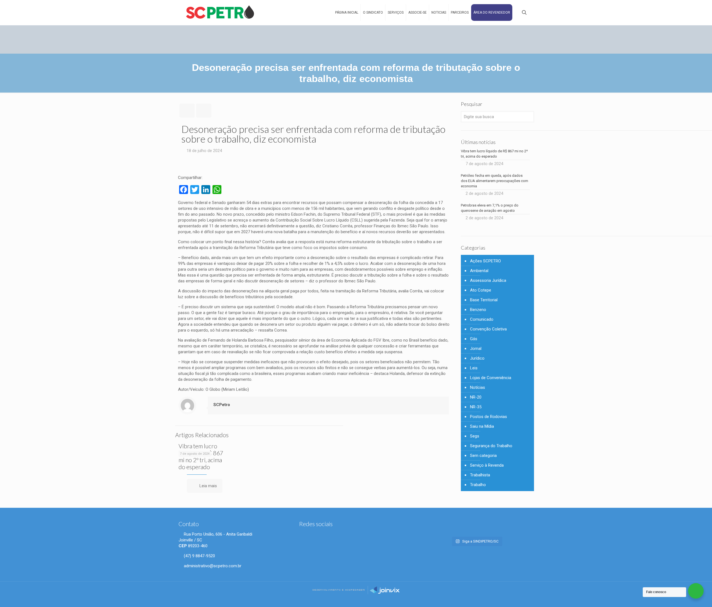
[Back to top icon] (689, 598)
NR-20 (475, 397)
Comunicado (481, 319)
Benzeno (478, 309)
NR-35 (475, 406)
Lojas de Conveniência (490, 377)
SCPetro (221, 404)
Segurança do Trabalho (491, 445)
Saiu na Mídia (482, 426)
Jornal (475, 348)
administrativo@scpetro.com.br (212, 565)
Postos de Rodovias (488, 416)
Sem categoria (483, 455)
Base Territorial (484, 299)
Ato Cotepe (480, 290)
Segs (474, 436)
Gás (473, 338)
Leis (474, 367)
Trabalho (478, 484)
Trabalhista (480, 474)
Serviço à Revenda (487, 465)
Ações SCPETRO (485, 260)
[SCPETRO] (220, 12)
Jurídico (477, 358)
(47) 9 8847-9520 (199, 555)
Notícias (477, 387)
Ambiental (479, 270)
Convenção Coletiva (488, 329)
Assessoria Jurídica (488, 280)
